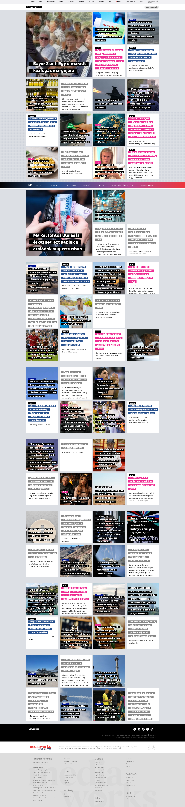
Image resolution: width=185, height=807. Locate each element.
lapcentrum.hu (130, 785)
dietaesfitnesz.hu (100, 782)
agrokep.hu (67, 796)
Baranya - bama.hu (39, 765)
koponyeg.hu (130, 780)
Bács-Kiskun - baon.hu (40, 762)
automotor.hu (99, 765)
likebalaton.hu (99, 772)
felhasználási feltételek (123, 735)
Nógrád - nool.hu (38, 793)
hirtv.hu (66, 780)
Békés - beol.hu (38, 767)
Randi (119, 2)
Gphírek (101, 2)
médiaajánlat (152, 735)
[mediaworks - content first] (40, 747)
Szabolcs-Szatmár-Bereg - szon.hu (44, 798)
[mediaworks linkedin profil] (154, 747)
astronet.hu (98, 762)
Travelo (91, 2)
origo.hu (66, 783)
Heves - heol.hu (38, 785)
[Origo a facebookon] (134, 729)
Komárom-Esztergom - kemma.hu (44, 790)
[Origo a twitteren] (139, 729)
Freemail (81, 2)
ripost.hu (129, 759)
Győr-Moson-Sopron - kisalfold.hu (44, 780)
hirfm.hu (128, 799)
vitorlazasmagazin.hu (102, 785)
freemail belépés (152, 7)
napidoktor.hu (99, 775)
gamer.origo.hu (100, 770)
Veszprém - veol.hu (70, 761)
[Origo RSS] (152, 729)
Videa (61, 2)
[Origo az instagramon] (143, 729)
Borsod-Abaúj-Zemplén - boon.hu (44, 770)
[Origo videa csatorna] (147, 729)
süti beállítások (136, 735)
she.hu (128, 766)
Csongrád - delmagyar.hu (41, 772)
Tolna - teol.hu (37, 800)
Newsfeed (71, 2)
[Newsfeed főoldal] (34, 729)
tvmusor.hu (98, 790)
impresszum (144, 735)
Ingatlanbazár (130, 2)
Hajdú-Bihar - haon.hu (40, 782)
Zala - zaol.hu (68, 764)
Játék (141, 2)
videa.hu (128, 783)
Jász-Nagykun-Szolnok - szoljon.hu (44, 788)
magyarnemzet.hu (70, 775)
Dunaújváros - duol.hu (40, 775)
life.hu (128, 764)
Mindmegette (50, 2)
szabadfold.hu (68, 777)
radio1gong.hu (131, 796)
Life (40, 2)
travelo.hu (98, 780)
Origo (32, 2)
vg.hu (65, 794)
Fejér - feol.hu (37, 777)
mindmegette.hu (100, 777)
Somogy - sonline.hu (39, 795)
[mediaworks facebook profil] (149, 747)
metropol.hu (130, 761)
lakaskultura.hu (100, 767)
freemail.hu (129, 777)
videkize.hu (98, 788)
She (110, 2)
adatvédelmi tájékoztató (108, 735)
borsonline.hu (99, 801)
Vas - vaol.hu (68, 759)
